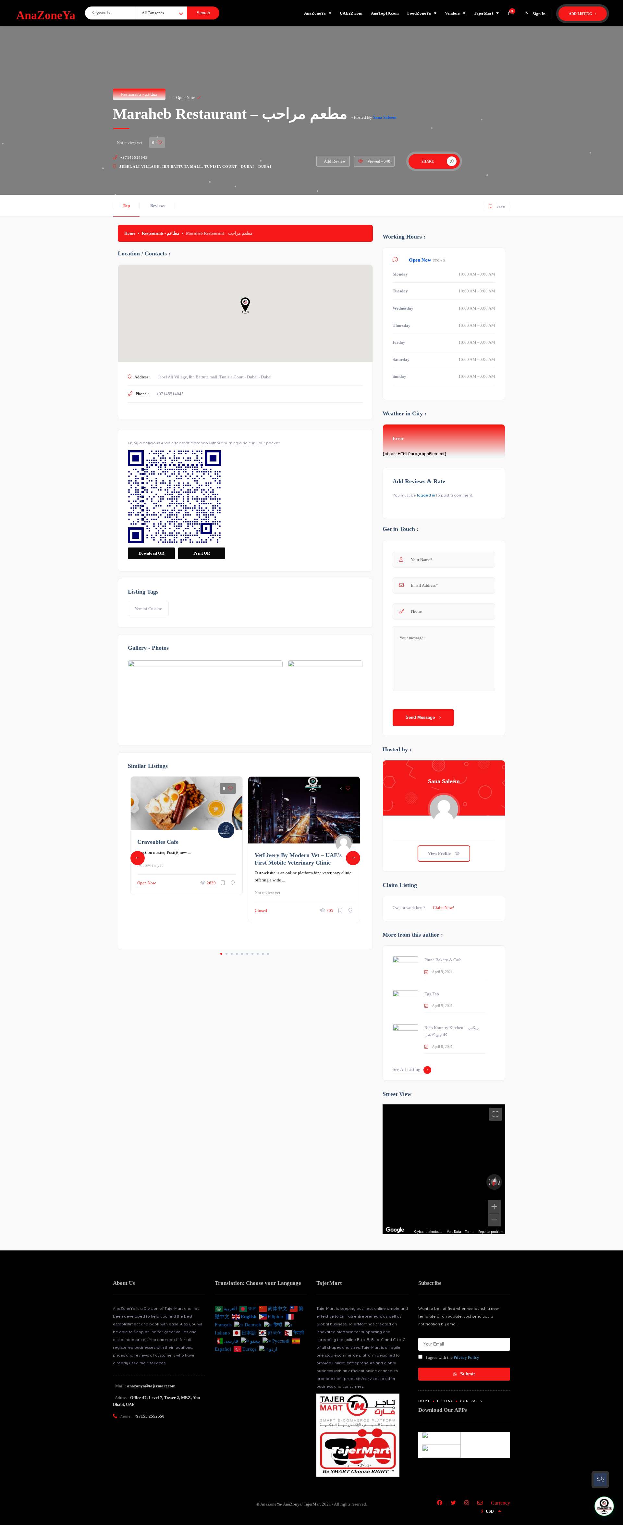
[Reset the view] (494, 1182)
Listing (445, 1401)
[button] (604, 1506)
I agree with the (452, 1357)
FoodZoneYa (419, 13)
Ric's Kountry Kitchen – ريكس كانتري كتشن (451, 1031)
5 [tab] (242, 954)
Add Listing (581, 14)
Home (129, 233)
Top (126, 205)
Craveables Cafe (157, 842)
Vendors (452, 13)
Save (496, 205)
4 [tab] (237, 954)
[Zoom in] (494, 1206)
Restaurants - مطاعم (139, 94)
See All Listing (406, 1069)
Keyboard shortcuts (428, 1232)
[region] (444, 1169)
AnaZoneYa (315, 13)
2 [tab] (226, 954)
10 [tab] (268, 954)
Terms (469, 1232)
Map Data (453, 1232)
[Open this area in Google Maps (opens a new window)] (395, 1230)
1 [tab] (221, 954)
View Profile (440, 853)
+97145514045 (134, 157)
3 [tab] (232, 954)
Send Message (421, 717)
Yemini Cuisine (148, 608)
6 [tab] (247, 954)
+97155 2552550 (149, 1416)
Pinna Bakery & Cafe (442, 959)
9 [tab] (263, 954)
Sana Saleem (385, 117)
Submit (467, 1373)
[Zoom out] (494, 1219)
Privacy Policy (466, 1357)
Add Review (335, 161)
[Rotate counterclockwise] (488, 1182)
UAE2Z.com (351, 13)
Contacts (471, 1401)
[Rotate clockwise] (499, 1182)
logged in (426, 495)
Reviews (157, 205)
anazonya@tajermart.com (151, 1386)
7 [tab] (252, 954)
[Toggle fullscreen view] (495, 1114)
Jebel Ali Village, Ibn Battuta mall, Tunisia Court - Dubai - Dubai (195, 166)
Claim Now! (443, 907)
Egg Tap (431, 993)
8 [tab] (258, 954)
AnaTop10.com (385, 13)
